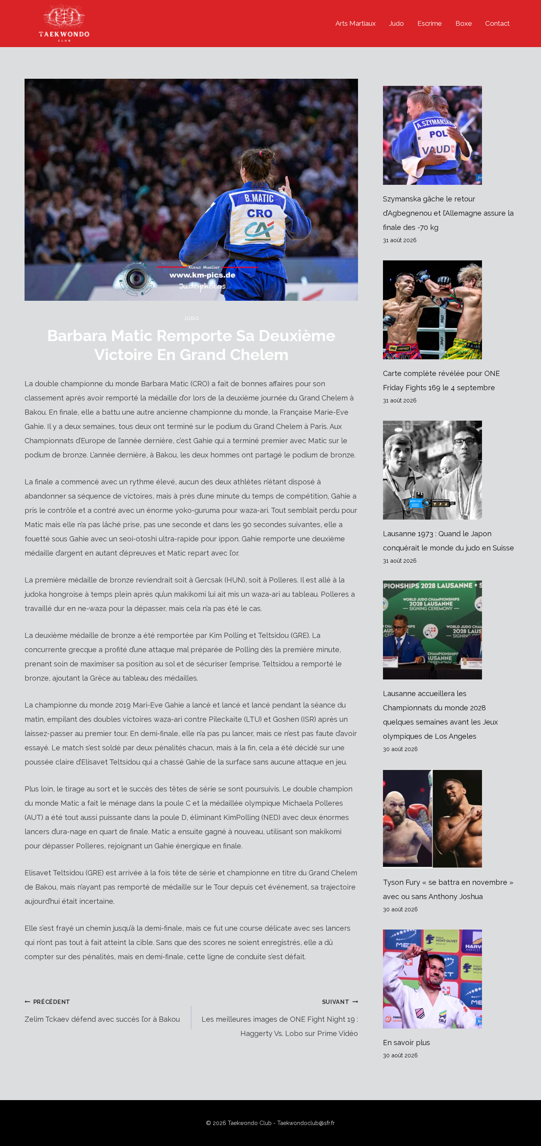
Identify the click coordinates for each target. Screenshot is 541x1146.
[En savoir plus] (449, 979)
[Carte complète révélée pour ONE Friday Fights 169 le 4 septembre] (449, 309)
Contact (497, 23)
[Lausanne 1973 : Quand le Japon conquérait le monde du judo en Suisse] (449, 470)
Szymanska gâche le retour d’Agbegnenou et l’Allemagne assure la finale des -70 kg (448, 213)
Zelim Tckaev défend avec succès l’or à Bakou (102, 1010)
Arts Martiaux (355, 23)
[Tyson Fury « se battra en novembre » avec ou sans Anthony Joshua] (449, 818)
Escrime (429, 23)
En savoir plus (406, 1042)
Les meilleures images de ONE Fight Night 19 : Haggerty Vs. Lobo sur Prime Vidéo (280, 1018)
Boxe (463, 23)
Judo (396, 23)
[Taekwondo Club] (64, 23)
